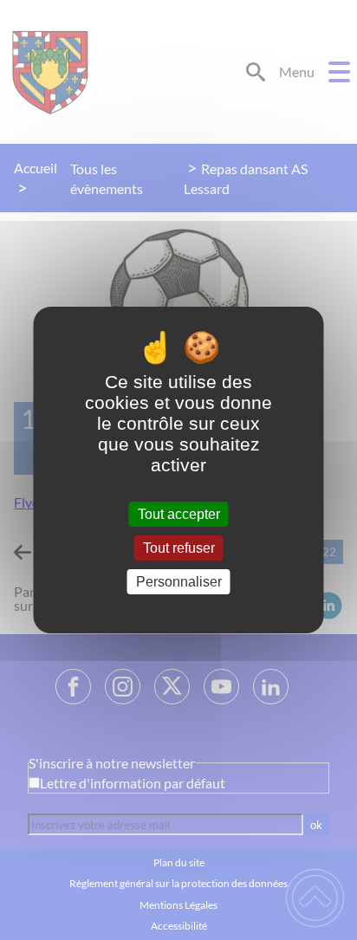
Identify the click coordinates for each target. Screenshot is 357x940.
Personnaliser (179, 581)
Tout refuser (179, 548)
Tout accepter (179, 514)
